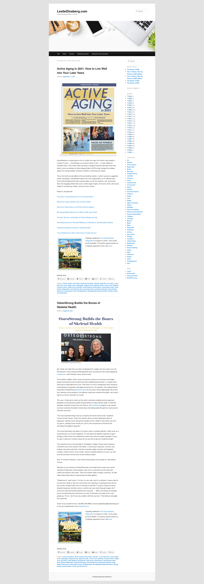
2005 (130, 143)
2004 (130, 146)
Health (78, 283)
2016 (130, 119)
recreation (110, 283)
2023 (130, 103)
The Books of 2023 (133, 83)
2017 (130, 116)
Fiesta (129, 196)
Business (71, 557)
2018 (130, 114)
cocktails (130, 176)
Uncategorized (132, 261)
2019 (130, 112)
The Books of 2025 (133, 69)
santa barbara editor (108, 287)
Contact (71, 54)
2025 (130, 98)
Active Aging (67, 285)
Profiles (129, 236)
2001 (130, 152)
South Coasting (132, 248)
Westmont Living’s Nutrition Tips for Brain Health (73, 202)
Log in (129, 271)
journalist (79, 287)
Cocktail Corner (132, 174)
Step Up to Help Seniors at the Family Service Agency (75, 207)
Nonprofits (103, 283)
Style (128, 252)
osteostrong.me (80, 390)
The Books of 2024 (133, 81)
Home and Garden (133, 209)
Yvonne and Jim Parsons (79, 566)
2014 (130, 123)
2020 (130, 110)
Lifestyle (96, 283)
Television (130, 254)
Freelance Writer (62, 287)
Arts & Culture (131, 165)
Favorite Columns (133, 191)
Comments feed (132, 276)
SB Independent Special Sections (97, 291)
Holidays (130, 207)
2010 (130, 132)
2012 (130, 128)
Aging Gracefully (99, 285)
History (129, 205)
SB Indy (110, 291)
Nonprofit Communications (100, 54)
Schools (129, 245)
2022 (130, 105)
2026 (130, 96)
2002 (130, 150)
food (73, 283)
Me (58, 54)
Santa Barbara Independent (65, 562)
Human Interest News (86, 283)
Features (130, 194)
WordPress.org (132, 278)
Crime (129, 180)
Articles (65, 283)
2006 (130, 141)
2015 (130, 121)
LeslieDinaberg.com (72, 11)
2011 (130, 130)
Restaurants (131, 243)
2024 (130, 101)
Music (129, 223)
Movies (129, 221)
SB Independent (82, 291)
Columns (130, 178)
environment (131, 185)
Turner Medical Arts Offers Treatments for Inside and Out (76, 233)
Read (64, 54)
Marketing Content (83, 54)
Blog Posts (130, 167)
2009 (130, 134)
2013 (130, 125)
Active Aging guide (77, 285)
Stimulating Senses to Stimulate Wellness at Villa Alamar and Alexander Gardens (85, 222)
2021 (130, 108)
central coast (108, 285)
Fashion (129, 189)
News (129, 225)
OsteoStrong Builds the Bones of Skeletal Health (73, 227)
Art (128, 160)
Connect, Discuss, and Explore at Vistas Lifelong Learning (77, 217)
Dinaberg (115, 285)
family (70, 283)
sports (129, 250)
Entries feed (131, 273)
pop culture (131, 234)
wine (128, 263)
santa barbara (97, 287)
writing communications (64, 566)
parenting (130, 230)
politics (129, 232)
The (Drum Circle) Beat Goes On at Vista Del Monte (75, 196)
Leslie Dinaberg (87, 287)
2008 (130, 137)
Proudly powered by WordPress (102, 577)
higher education (132, 203)
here (110, 246)
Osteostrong (90, 560)
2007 (130, 139)
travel (129, 259)
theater (129, 257)
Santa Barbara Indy (76, 289)
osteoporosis (61, 374)
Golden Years (72, 287)
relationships (131, 241)
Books (129, 169)
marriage (130, 218)
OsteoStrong (96, 405)
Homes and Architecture (135, 212)
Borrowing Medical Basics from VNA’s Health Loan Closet (77, 212)
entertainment (131, 183)
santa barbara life (88, 289)
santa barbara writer (70, 291)
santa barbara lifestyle (101, 289)
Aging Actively (88, 285)
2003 (130, 148)
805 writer (60, 285)
